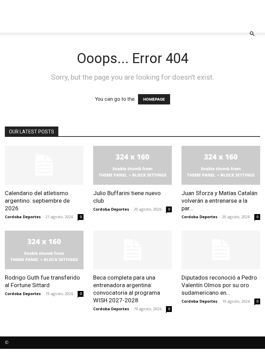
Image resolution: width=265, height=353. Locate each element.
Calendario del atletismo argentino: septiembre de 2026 (37, 201)
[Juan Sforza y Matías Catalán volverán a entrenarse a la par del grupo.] (220, 165)
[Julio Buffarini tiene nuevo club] (132, 165)
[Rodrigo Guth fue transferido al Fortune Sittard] (44, 250)
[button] (252, 34)
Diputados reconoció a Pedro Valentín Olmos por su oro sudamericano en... (219, 285)
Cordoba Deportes (23, 216)
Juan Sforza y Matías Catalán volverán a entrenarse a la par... (219, 201)
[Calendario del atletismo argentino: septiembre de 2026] (44, 165)
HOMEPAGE (154, 99)
